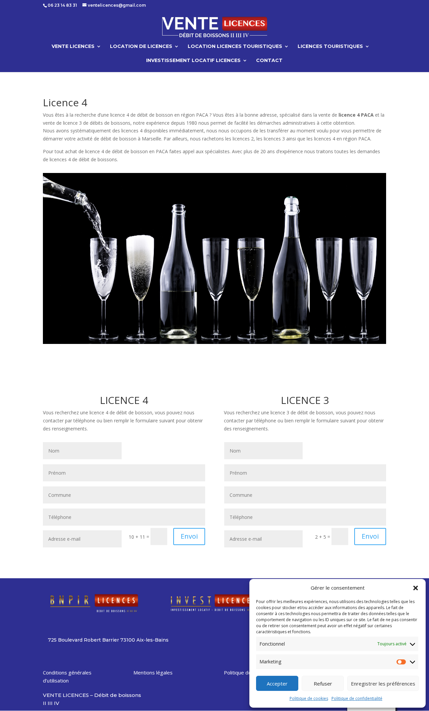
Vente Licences (73, 46)
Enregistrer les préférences (383, 683)
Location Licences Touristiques (235, 46)
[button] (415, 588)
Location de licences (141, 46)
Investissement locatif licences (193, 60)
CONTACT (269, 60)
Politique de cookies (309, 698)
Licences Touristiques (330, 46)
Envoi (189, 536)
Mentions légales (153, 672)
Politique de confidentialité (356, 698)
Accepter (277, 683)
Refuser (323, 683)
